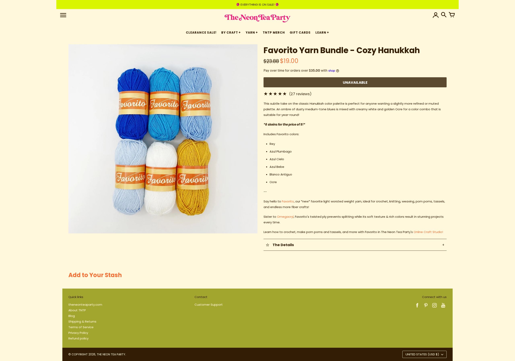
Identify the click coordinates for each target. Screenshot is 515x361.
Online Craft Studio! (428, 232)
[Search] (444, 15)
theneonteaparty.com (85, 304)
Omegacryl (285, 217)
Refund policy (78, 338)
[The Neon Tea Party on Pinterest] (425, 308)
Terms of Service (81, 327)
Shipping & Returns (82, 321)
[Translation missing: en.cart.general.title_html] (452, 15)
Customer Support (209, 304)
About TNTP (77, 310)
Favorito (288, 201)
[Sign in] (436, 15)
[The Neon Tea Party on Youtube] (443, 308)
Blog (71, 316)
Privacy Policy (78, 333)
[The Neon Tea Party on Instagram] (434, 308)
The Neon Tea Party (111, 354)
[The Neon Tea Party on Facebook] (417, 308)
